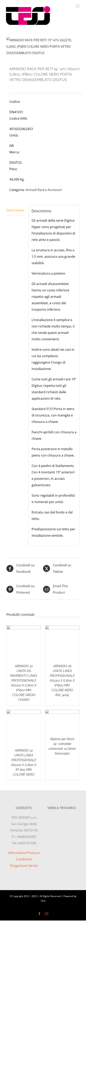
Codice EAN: (18, 118)
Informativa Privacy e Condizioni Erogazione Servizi (24, 859)
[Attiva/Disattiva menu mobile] (78, 6)
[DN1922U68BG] (43, 46)
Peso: (13, 169)
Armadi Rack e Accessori (44, 190)
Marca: (14, 152)
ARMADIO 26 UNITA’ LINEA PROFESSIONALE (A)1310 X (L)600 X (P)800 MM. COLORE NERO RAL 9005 (62, 680)
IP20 (49, 409)
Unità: (13, 135)
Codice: (14, 101)
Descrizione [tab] (15, 210)
